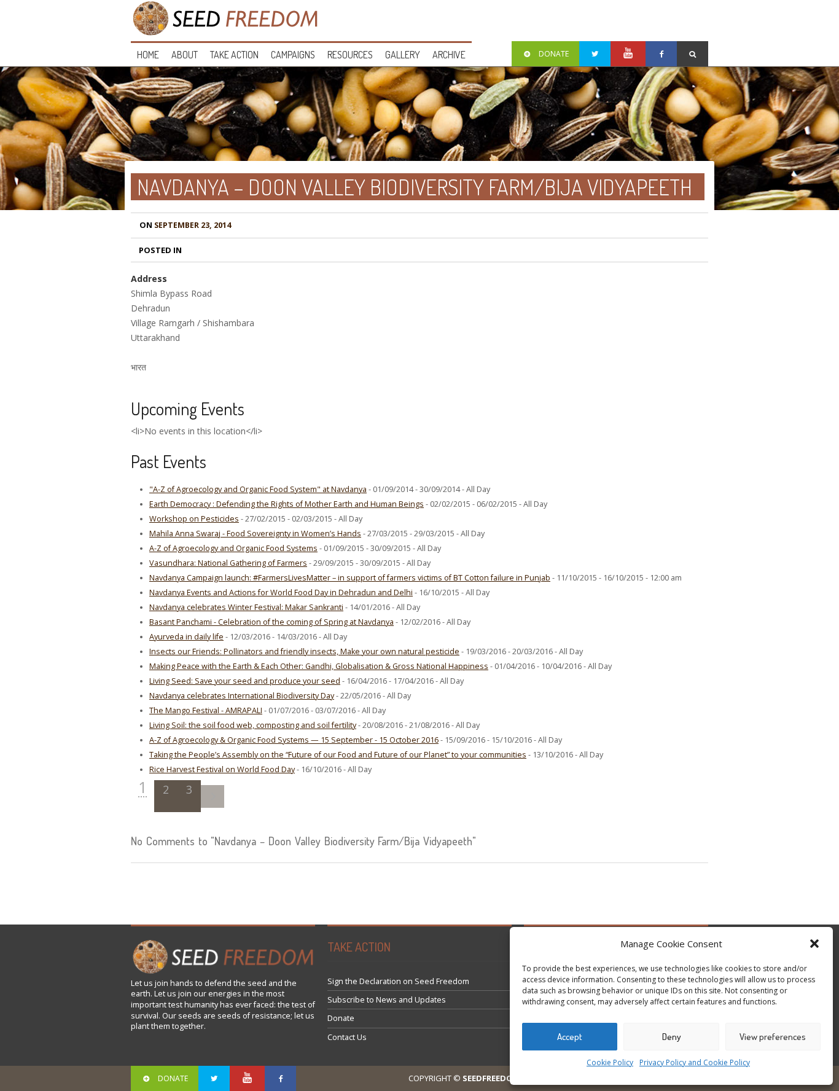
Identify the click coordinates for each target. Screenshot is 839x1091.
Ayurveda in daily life (186, 637)
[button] (814, 943)
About (184, 55)
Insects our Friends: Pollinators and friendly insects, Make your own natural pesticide (304, 651)
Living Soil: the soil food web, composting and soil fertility (252, 725)
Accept (569, 1036)
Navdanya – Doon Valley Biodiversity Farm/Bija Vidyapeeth (414, 186)
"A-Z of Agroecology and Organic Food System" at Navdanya (258, 489)
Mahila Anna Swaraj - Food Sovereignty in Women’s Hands (255, 533)
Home (148, 55)
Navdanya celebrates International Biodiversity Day (241, 695)
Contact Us (347, 1037)
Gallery (402, 55)
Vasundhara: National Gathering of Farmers (228, 563)
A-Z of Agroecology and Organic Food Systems (233, 548)
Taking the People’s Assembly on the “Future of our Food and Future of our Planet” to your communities (337, 754)
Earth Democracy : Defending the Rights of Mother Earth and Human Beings (286, 504)
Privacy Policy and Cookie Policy (694, 1062)
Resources (350, 55)
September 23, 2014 (185, 225)
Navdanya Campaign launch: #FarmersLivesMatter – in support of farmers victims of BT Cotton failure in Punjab (349, 578)
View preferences (772, 1036)
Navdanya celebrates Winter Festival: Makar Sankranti (246, 607)
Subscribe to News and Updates (386, 1000)
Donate (340, 1018)
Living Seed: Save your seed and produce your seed (244, 681)
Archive (449, 55)
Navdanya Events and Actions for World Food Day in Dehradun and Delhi (281, 592)
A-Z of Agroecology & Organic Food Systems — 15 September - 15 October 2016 (294, 740)
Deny (671, 1036)
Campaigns (293, 55)
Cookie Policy (610, 1062)
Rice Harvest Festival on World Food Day (222, 769)
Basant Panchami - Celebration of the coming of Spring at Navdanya (271, 622)
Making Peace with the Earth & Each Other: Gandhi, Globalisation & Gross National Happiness (318, 666)
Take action (234, 55)
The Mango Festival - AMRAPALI (205, 710)
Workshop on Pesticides (194, 519)
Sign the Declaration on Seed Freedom (398, 981)
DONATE (554, 54)
